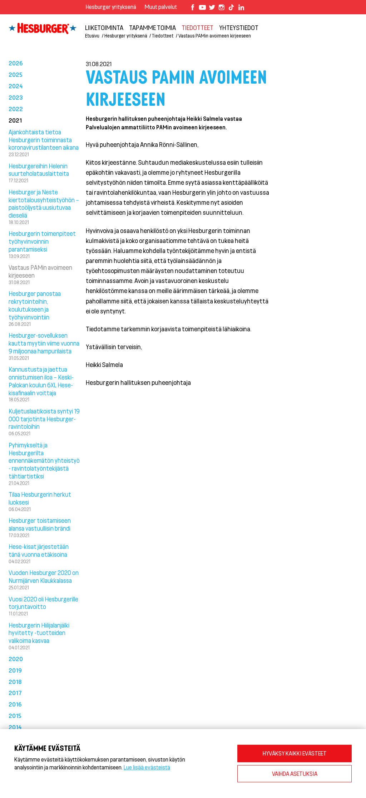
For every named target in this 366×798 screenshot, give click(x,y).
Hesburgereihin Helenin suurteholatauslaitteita (39, 169)
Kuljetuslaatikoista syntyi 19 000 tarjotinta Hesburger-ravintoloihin (44, 418)
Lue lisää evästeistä (147, 767)
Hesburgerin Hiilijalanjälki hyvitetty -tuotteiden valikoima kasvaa (39, 632)
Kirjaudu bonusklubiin (319, 21)
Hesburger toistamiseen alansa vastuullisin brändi (40, 524)
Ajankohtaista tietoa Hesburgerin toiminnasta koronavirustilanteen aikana (44, 139)
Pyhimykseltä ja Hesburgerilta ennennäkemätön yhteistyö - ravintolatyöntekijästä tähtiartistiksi (44, 460)
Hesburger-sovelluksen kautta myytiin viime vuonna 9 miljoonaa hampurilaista (44, 343)
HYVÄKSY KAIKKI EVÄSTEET (295, 753)
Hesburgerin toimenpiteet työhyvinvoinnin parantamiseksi (42, 241)
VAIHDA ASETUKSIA (294, 773)
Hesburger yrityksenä (111, 6)
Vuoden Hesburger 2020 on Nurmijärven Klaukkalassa (44, 576)
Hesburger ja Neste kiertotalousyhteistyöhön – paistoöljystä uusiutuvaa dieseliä (44, 203)
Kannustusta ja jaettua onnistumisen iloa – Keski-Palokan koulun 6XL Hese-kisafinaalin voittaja (41, 381)
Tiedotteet (162, 36)
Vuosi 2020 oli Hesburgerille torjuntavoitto (43, 602)
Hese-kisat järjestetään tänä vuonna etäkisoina (39, 550)
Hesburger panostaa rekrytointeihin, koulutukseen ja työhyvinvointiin (35, 305)
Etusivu (92, 36)
